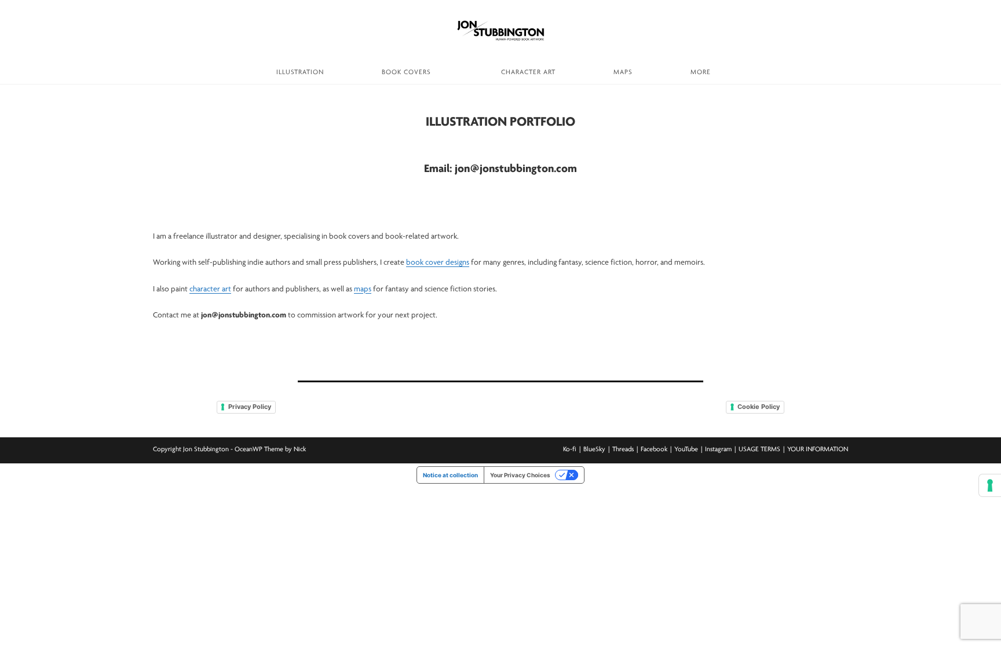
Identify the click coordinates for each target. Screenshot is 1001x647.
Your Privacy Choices (520, 474)
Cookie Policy (758, 407)
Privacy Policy (249, 407)
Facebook (654, 449)
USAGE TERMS (759, 449)
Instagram (718, 449)
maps (362, 289)
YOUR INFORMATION (817, 449)
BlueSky (594, 449)
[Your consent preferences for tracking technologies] (990, 485)
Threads (623, 449)
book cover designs (437, 262)
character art (210, 289)
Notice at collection (450, 474)
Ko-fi (569, 449)
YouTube (686, 449)
